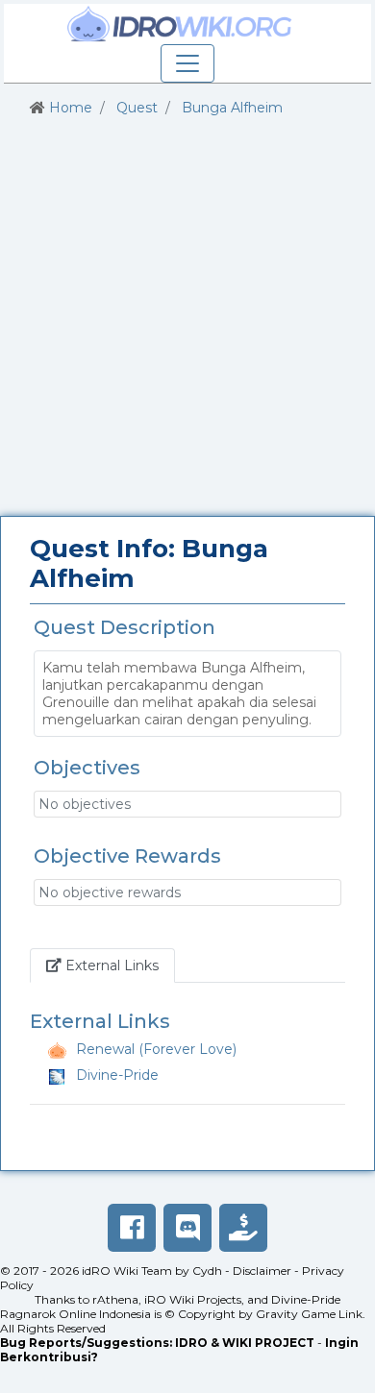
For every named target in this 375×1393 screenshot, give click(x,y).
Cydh (207, 1270)
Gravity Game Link (309, 1314)
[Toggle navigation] (187, 63)
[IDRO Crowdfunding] (243, 1228)
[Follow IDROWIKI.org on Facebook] (132, 1228)
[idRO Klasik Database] (179, 24)
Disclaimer (262, 1270)
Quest (137, 107)
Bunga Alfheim (232, 107)
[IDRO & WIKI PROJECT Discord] (187, 1228)
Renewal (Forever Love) (156, 1049)
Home (70, 107)
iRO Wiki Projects (192, 1299)
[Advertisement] (187, 317)
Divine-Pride (117, 1075)
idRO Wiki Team (127, 1270)
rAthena (115, 1299)
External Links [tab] (118, 965)
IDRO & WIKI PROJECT (244, 1342)
